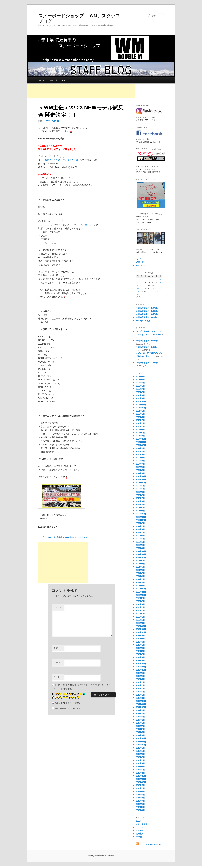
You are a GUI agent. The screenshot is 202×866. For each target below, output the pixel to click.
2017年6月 (140, 719)
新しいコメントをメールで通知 (67, 702)
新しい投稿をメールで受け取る (67, 708)
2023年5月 (140, 498)
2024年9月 (140, 448)
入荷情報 (140, 830)
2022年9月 (140, 523)
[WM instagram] (149, 114)
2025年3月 (140, 429)
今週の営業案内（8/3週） (147, 317)
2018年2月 (140, 694)
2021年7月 (140, 566)
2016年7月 (140, 754)
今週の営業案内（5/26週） (147, 340)
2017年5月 (140, 722)
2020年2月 (140, 619)
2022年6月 (140, 532)
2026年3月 (140, 392)
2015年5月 (140, 797)
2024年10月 (141, 445)
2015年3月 (140, 803)
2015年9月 (140, 785)
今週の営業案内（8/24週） (147, 307)
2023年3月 (140, 504)
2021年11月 (141, 554)
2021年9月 (140, 560)
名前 (56, 647)
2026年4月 (140, 388)
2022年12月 (141, 513)
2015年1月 (140, 810)
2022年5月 (140, 535)
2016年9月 (140, 747)
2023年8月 (140, 488)
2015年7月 (140, 791)
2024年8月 (140, 451)
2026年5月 (140, 385)
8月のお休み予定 (143, 320)
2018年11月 (141, 666)
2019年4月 (140, 651)
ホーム (42, 80)
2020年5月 (140, 610)
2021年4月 (140, 576)
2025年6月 (140, 420)
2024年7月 (140, 454)
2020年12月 (141, 588)
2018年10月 (141, 669)
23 (138, 291)
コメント (58, 607)
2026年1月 (140, 398)
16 (138, 288)
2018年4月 (140, 688)
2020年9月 (140, 598)
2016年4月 (140, 763)
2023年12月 (141, 476)
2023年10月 (141, 482)
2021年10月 (141, 557)
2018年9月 (140, 672)
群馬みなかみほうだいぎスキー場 (61, 159)
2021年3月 (140, 579)
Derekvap (156, 334)
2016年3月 (140, 766)
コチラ (88, 224)
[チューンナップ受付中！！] (150, 195)
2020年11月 (141, 591)
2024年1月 (140, 473)
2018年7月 (140, 679)
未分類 (139, 836)
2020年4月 (140, 613)
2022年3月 (140, 541)
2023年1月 (140, 510)
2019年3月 (140, 654)
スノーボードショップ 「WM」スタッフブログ (79, 18)
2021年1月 (140, 585)
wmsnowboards (69, 537)
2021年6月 (140, 570)
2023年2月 (140, 507)
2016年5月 (140, 760)
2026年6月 (140, 382)
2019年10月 (141, 632)
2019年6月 (140, 644)
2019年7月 (140, 641)
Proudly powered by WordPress (101, 855)
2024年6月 (140, 457)
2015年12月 (141, 775)
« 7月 (138, 297)
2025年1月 (140, 435)
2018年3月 (140, 691)
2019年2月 (140, 657)
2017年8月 (140, 713)
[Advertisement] (81, 91)
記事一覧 (53, 80)
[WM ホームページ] (150, 238)
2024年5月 (140, 460)
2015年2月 (140, 807)
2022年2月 (140, 545)
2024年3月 (140, 467)
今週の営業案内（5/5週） (147, 346)
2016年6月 (140, 757)
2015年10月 (141, 782)
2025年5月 (140, 423)
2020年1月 (140, 623)
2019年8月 (140, 638)
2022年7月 (140, 529)
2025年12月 (141, 401)
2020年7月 (140, 604)
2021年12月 (141, 551)
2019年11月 (141, 629)
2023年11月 (141, 479)
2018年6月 (140, 682)
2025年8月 (140, 413)
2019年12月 (141, 626)
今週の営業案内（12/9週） (147, 362)
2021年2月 (140, 582)
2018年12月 (141, 663)
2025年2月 (140, 432)
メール (57, 662)
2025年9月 (140, 410)
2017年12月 (141, 701)
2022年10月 (141, 520)
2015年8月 (140, 788)
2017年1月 (140, 735)
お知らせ (51, 537)
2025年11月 (141, 404)
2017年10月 (141, 707)
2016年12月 (141, 738)
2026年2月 (140, 395)
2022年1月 (140, 548)
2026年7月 (140, 379)
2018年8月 (140, 676)
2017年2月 (140, 732)
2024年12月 (141, 438)
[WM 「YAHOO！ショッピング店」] (150, 156)
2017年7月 (140, 716)
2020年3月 (140, 616)
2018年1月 (140, 697)
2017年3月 (140, 729)
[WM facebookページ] (149, 136)
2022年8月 (140, 526)
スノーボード (141, 827)
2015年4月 (140, 800)
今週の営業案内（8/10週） (147, 314)
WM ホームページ (69, 80)
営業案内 (140, 833)
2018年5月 (140, 685)
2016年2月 (140, 769)
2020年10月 (141, 594)
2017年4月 (140, 725)
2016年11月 (141, 741)
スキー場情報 (141, 824)
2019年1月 (140, 660)
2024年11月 (141, 442)
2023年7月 (140, 492)
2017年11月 (141, 704)
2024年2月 (140, 470)
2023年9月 (140, 485)
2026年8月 (140, 376)
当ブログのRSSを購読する (150, 844)
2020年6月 (140, 607)
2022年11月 (141, 516)
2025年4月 (140, 426)
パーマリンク (81, 537)
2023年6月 (140, 495)
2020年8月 (140, 601)
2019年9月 (140, 635)
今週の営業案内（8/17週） (147, 311)
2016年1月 (140, 772)
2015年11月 (141, 779)
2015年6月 (140, 794)
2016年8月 (140, 750)
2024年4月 (140, 463)
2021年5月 (140, 573)
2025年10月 (141, 407)
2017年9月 (140, 710)
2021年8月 (140, 563)
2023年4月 (140, 501)
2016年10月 (141, 744)
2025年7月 (140, 417)
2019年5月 (140, 648)
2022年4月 (140, 538)
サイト (57, 676)
